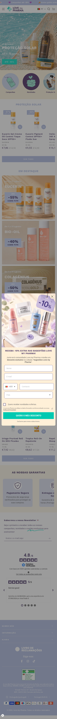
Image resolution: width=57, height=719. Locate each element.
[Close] (52, 296)
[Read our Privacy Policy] (52, 408)
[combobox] (10, 386)
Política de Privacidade (9, 409)
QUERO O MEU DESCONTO (28, 415)
